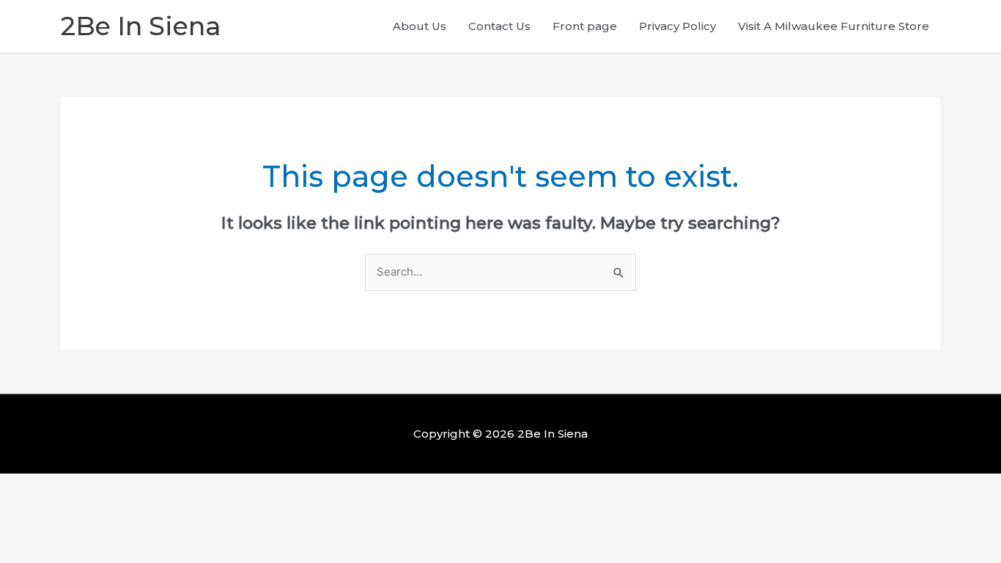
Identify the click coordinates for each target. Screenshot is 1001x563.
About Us (419, 26)
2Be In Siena (141, 26)
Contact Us (499, 26)
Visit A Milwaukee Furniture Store (833, 26)
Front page (585, 26)
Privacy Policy (677, 26)
